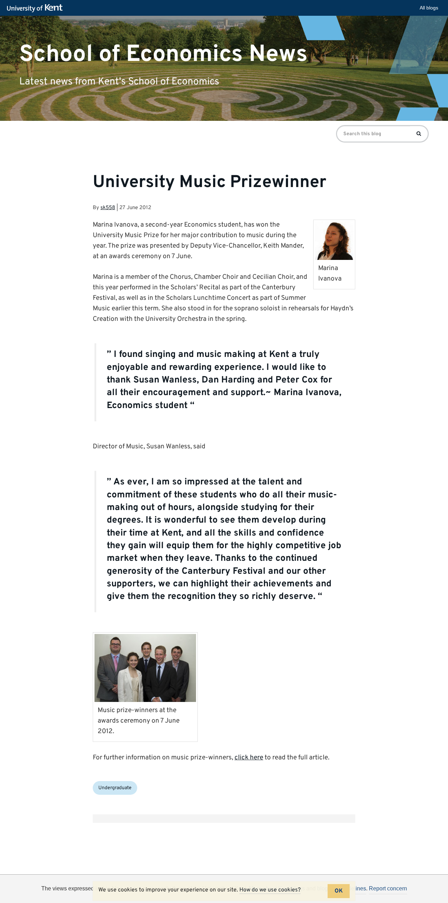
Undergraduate (115, 788)
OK (339, 891)
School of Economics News (163, 54)
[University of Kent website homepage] (36, 8)
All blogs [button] (429, 8)
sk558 (107, 208)
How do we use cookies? (270, 890)
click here (248, 757)
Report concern (388, 888)
